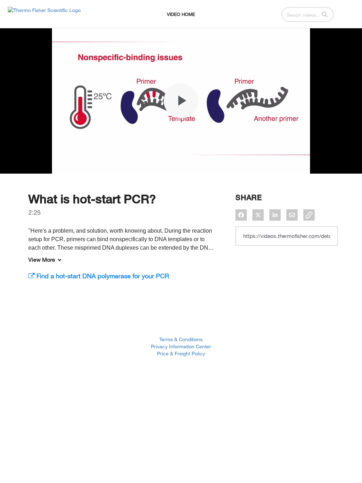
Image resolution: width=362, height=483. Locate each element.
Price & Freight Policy (181, 353)
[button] (324, 14)
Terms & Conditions (181, 339)
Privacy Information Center (181, 346)
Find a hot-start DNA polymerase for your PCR (102, 276)
